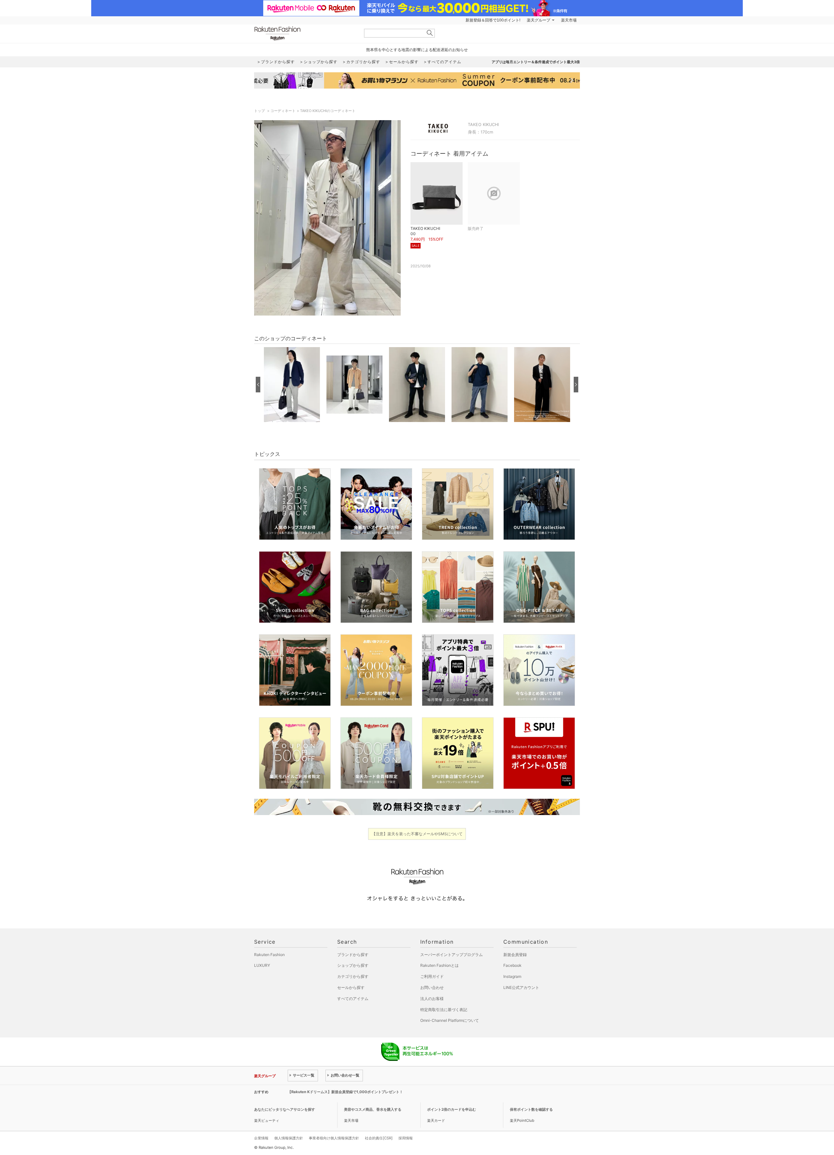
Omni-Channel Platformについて (449, 1020)
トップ (260, 110)
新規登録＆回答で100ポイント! (493, 20)
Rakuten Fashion (304, 33)
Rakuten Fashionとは (439, 965)
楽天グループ (538, 20)
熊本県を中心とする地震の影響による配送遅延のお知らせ (417, 49)
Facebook (512, 965)
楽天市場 (569, 20)
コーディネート (282, 110)
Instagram (512, 976)
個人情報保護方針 (288, 1138)
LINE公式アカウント (521, 987)
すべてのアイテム (352, 998)
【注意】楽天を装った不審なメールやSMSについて (417, 833)
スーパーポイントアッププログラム (451, 954)
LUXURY (262, 965)
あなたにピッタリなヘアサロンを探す (284, 1109)
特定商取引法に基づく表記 (443, 1009)
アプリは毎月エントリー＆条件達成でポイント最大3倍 (536, 62)
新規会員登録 (515, 954)
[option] (292, 384)
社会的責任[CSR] (379, 1138)
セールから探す (351, 987)
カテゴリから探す (352, 976)
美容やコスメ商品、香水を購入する (372, 1109)
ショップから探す (352, 965)
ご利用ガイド (432, 976)
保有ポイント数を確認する (531, 1109)
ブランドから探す (352, 954)
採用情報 (405, 1138)
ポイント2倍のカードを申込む (451, 1109)
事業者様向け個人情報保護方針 (334, 1138)
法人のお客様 (432, 998)
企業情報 (261, 1138)
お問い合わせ (432, 987)
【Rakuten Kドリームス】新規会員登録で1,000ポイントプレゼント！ (345, 1092)
